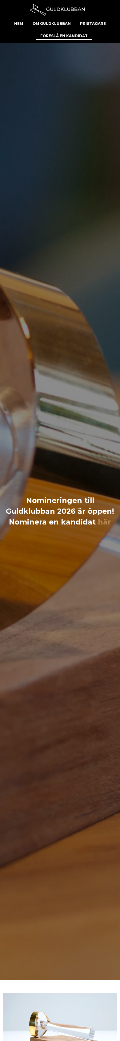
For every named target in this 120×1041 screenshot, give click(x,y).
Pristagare (93, 24)
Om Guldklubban (52, 24)
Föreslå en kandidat (64, 36)
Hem (18, 24)
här (104, 521)
